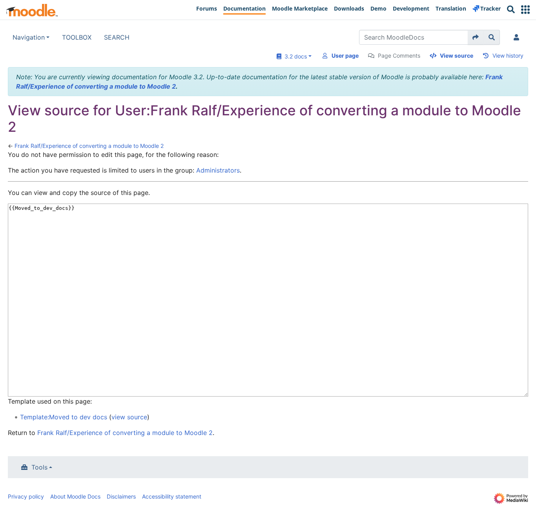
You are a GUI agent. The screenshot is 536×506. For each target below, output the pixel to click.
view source (129, 417)
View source (456, 55)
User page (345, 55)
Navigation (29, 37)
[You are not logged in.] (517, 37)
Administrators (218, 170)
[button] (525, 9)
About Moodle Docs (75, 496)
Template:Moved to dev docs (63, 417)
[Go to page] (476, 37)
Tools (39, 467)
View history (507, 55)
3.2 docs (294, 56)
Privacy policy (26, 496)
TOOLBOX (76, 37)
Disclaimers (121, 496)
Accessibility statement (171, 496)
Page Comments (399, 55)
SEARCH (116, 37)
